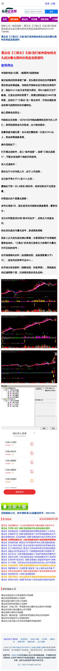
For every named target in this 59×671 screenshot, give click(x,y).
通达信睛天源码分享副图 (12, 612)
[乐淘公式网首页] (9, 13)
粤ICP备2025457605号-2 (22, 647)
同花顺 (34, 19)
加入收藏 (41, 642)
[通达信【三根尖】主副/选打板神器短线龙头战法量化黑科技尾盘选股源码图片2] (29, 331)
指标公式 (5, 26)
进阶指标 (45, 19)
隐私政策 (31, 642)
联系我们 (24, 639)
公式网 (44, 639)
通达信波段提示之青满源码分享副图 (17, 595)
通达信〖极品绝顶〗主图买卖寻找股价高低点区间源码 (25, 615)
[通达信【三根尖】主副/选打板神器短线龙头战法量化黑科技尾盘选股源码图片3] (29, 366)
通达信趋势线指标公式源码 (13, 598)
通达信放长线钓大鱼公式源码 (14, 601)
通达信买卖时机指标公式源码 (14, 604)
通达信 (25, 19)
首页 (5, 19)
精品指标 (14, 19)
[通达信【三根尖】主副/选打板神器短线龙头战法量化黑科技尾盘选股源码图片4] (29, 440)
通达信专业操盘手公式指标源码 (15, 618)
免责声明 (21, 642)
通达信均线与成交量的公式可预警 (16, 609)
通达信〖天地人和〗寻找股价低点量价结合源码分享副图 (26, 607)
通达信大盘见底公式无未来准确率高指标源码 (21, 621)
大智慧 (55, 19)
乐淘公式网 (34, 639)
